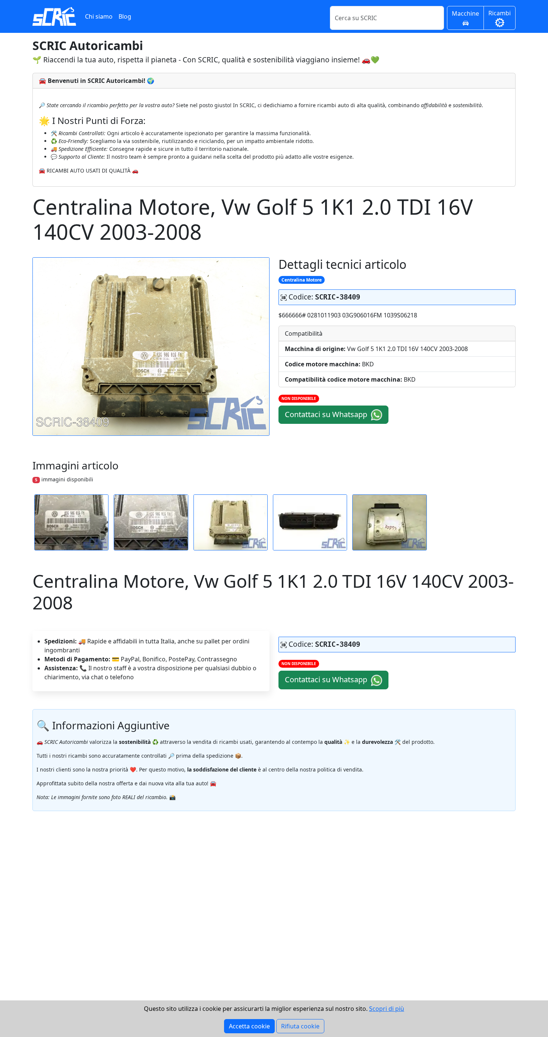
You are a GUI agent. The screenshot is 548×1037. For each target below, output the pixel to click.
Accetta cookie (249, 1026)
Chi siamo (99, 16)
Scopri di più (386, 1009)
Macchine (465, 13)
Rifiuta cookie (300, 1026)
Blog (125, 16)
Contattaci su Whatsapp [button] (327, 414)
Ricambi (499, 13)
